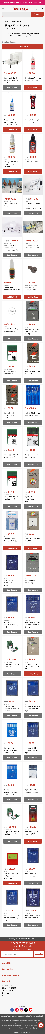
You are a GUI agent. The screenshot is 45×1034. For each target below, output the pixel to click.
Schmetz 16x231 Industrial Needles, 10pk (11, 624)
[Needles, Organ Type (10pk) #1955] (33, 363)
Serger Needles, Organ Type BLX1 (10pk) (10, 415)
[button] (3, 8)
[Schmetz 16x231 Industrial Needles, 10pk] (12, 614)
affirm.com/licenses (33, 1027)
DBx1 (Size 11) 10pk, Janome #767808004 (32, 833)
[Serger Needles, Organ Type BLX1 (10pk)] (12, 405)
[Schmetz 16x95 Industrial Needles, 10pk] (33, 740)
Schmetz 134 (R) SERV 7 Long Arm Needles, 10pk (10, 792)
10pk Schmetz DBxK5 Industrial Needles (32, 875)
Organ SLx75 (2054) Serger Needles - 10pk (32, 499)
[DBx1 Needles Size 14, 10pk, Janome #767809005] (12, 866)
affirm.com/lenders (21, 1022)
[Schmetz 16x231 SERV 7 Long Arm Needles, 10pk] (12, 740)
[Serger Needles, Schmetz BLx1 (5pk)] (12, 531)
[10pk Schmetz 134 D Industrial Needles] (33, 907)
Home (6, 21)
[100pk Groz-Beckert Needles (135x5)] (12, 656)
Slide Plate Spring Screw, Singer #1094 (32, 288)
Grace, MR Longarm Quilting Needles (32, 456)
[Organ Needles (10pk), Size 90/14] (33, 531)
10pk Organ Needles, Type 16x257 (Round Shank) (32, 331)
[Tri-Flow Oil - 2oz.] (33, 154)
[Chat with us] (35, 8)
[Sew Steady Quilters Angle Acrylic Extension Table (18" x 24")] (33, 196)
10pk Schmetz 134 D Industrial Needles (32, 916)
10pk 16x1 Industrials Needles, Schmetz (32, 414)
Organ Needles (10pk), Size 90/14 (33, 540)
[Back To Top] (42, 1031)
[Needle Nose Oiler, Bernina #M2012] (12, 321)
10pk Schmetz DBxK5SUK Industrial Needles (11, 708)
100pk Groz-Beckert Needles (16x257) (11, 833)
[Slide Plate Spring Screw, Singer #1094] (33, 279)
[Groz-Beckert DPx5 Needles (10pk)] (12, 489)
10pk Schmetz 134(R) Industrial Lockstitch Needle (32, 624)
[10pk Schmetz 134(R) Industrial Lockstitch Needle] (33, 614)
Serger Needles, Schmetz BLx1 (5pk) (11, 540)
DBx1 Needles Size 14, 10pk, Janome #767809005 (12, 876)
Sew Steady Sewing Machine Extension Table (11, 80)
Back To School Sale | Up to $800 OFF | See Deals (22, 3)
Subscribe (39, 954)
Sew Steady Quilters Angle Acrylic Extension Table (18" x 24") (33, 207)
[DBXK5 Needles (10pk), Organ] (33, 572)
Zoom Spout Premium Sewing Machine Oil (33, 79)
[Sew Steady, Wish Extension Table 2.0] (33, 237)
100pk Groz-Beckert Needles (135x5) (11, 665)
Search (38, 14)
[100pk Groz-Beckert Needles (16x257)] (12, 824)
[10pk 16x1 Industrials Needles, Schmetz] (33, 405)
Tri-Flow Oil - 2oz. (31, 162)
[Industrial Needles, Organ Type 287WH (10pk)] (33, 656)
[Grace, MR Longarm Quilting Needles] (33, 447)
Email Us (5, 993)
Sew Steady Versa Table (10, 205)
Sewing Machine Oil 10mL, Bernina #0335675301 (11, 164)
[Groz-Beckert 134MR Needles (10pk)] (12, 363)
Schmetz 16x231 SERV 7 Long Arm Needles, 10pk (10, 750)
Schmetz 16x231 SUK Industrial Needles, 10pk (12, 917)
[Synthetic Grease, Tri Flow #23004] (33, 112)
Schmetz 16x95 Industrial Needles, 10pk (32, 750)
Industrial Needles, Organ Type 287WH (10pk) (32, 666)
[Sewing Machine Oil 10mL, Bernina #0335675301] (12, 154)
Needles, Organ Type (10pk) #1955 (32, 372)
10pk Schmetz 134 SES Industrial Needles (10, 583)
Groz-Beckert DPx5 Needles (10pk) (11, 498)
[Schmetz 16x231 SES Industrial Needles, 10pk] (33, 698)
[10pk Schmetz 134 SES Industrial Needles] (12, 572)
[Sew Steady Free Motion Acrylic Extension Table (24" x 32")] (12, 237)
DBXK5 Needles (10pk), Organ (30, 582)
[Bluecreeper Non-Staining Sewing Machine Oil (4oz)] (12, 112)
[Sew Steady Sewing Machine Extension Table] (12, 70)
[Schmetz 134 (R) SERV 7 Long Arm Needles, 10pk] (12, 782)
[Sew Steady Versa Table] (12, 196)
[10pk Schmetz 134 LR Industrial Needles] (33, 782)
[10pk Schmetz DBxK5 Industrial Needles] (33, 866)
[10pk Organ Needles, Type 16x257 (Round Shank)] (33, 321)
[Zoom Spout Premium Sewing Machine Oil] (33, 70)
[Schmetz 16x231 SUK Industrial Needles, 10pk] (12, 907)
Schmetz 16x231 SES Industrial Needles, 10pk (32, 708)
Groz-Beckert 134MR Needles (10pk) (12, 372)
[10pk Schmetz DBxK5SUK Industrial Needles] (12, 698)
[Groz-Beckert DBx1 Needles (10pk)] (12, 447)
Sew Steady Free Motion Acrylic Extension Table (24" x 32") (12, 249)
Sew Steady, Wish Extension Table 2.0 (32, 247)
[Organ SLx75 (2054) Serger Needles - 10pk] (33, 489)
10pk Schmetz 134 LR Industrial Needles (32, 791)
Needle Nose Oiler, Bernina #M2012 (11, 330)
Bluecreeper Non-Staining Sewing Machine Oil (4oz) (10, 122)
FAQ (3, 995)
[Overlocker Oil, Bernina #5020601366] (12, 279)
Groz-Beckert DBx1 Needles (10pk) (11, 456)
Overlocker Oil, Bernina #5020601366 (12, 288)
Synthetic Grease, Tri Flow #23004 (32, 121)
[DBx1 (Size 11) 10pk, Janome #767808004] (33, 824)
